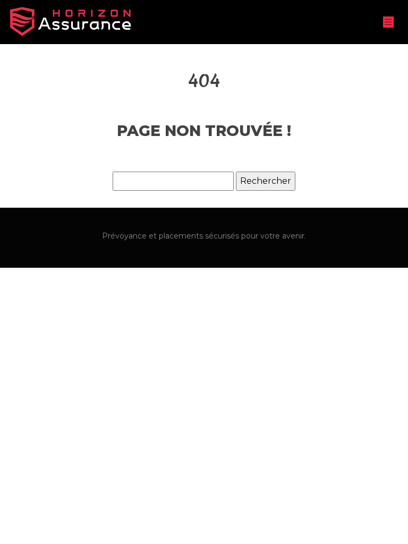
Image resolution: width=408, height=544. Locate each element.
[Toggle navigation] (388, 22)
